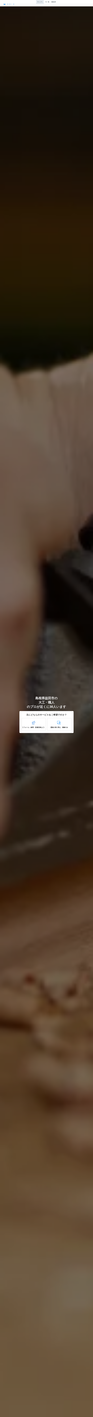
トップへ (40, 2)
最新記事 (53, 2)
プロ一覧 (47, 2)
